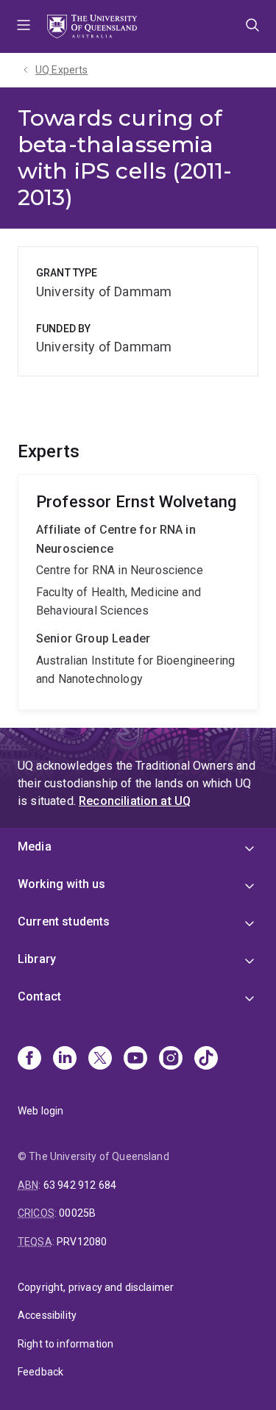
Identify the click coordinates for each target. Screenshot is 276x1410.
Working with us (61, 884)
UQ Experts (61, 70)
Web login (40, 1111)
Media (35, 846)
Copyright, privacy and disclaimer (96, 1287)
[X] (100, 1059)
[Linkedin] (65, 1059)
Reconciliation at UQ (135, 801)
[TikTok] (206, 1059)
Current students (64, 921)
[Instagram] (171, 1059)
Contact (39, 996)
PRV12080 (82, 1242)
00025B (77, 1213)
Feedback (40, 1372)
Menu (23, 26)
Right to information (65, 1344)
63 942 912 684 (79, 1185)
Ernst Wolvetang (138, 592)
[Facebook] (29, 1059)
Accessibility (47, 1315)
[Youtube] (135, 1059)
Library (37, 959)
